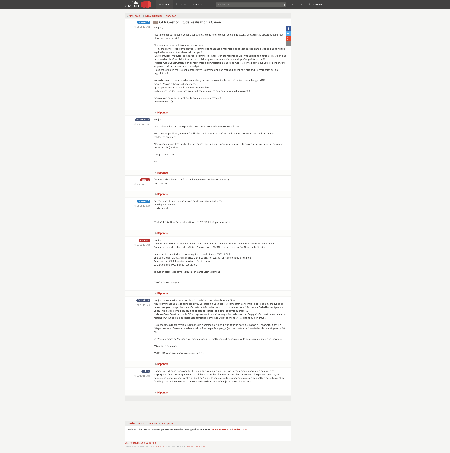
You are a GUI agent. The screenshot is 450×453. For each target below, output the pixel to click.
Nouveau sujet (153, 15)
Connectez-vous (219, 429)
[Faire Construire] (138, 4)
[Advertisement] (208, 409)
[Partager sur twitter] (288, 33)
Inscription (167, 423)
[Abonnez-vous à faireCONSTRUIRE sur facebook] (293, 4)
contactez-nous (201, 446)
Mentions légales (159, 446)
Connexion (170, 15)
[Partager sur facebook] (288, 28)
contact (199, 4)
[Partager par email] (288, 43)
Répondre (162, 112)
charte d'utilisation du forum (140, 443)
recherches (190, 446)
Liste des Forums (135, 423)
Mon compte (318, 4)
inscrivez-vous (240, 429)
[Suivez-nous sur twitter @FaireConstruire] (301, 4)
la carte (182, 4)
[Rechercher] (283, 4)
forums (166, 4)
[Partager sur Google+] (288, 38)
